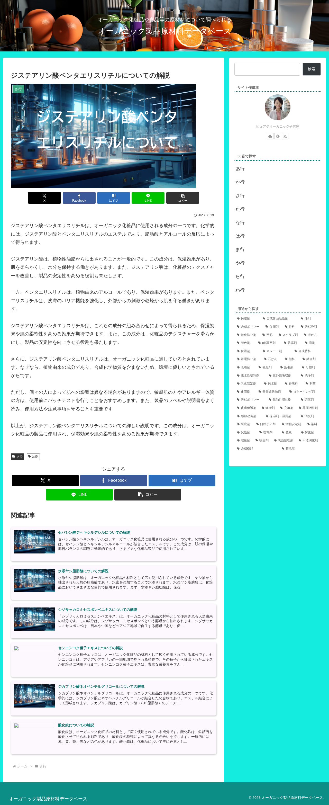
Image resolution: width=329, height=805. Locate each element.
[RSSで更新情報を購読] (285, 136)
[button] (182, 198)
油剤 (35, 456)
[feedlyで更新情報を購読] (277, 136)
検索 (311, 69)
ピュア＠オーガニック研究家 (277, 126)
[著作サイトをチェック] (270, 136)
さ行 (19, 456)
